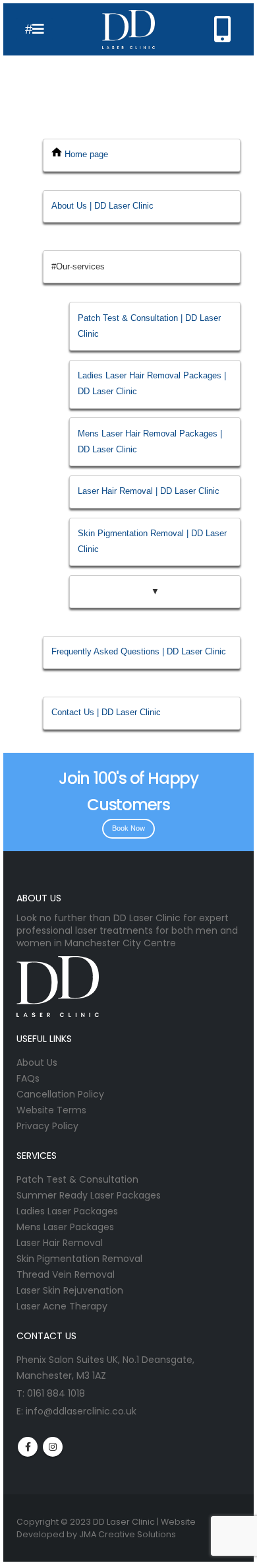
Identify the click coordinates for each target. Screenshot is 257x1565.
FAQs (28, 1078)
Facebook (28, 1447)
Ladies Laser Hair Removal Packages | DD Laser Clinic (152, 383)
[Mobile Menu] (34, 29)
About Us (36, 1062)
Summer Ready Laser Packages (88, 1195)
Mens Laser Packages (65, 1227)
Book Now (128, 828)
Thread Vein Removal (65, 1274)
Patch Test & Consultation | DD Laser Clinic (149, 326)
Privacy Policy (47, 1125)
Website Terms (51, 1110)
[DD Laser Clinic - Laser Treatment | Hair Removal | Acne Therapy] (128, 29)
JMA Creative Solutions (127, 1534)
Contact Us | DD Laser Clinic (106, 712)
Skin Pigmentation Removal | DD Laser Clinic (152, 541)
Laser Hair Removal (59, 1242)
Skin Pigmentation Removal (79, 1258)
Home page (86, 154)
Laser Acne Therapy (61, 1306)
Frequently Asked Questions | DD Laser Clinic (138, 651)
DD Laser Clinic (124, 1521)
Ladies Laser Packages (67, 1211)
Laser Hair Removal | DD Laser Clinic (148, 491)
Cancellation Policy (60, 1094)
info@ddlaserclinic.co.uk (81, 1411)
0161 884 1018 (56, 1393)
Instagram (53, 1447)
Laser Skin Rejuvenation (69, 1290)
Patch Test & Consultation (77, 1179)
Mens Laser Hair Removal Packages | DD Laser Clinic (150, 441)
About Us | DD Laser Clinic (102, 206)
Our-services (80, 266)
